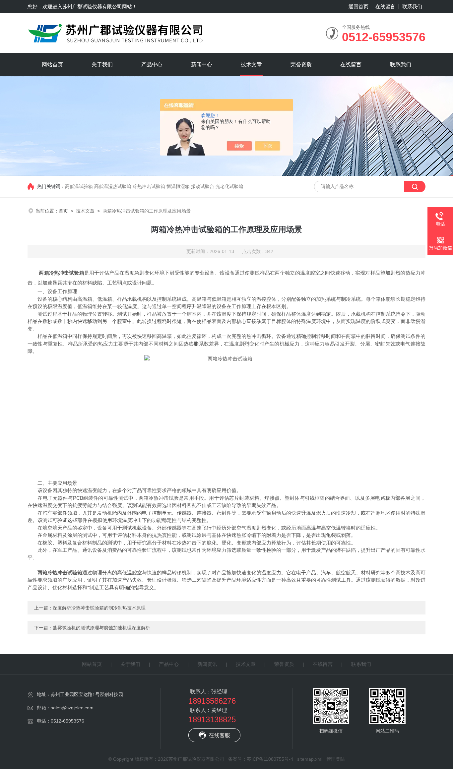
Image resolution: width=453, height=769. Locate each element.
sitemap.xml (309, 759)
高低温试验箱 (79, 186)
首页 (63, 211)
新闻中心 (201, 64)
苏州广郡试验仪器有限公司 (92, 6)
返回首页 (358, 6)
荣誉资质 (301, 64)
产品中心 (151, 64)
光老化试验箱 (229, 186)
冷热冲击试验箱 (149, 186)
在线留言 (385, 6)
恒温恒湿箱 (178, 186)
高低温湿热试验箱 (112, 186)
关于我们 (102, 64)
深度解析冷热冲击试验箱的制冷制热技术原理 (99, 607)
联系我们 (412, 6)
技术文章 (251, 64)
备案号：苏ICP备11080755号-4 (260, 759)
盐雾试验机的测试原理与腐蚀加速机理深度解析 (101, 627)
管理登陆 (335, 759)
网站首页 (52, 64)
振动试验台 (202, 186)
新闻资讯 (207, 664)
